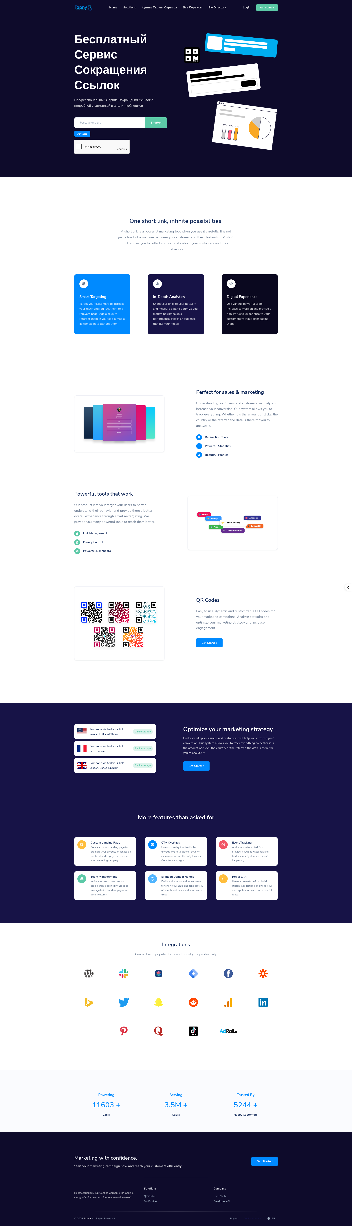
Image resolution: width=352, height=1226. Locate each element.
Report (234, 1218)
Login (246, 8)
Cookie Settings (253, 1218)
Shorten (156, 123)
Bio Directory (217, 8)
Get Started (209, 643)
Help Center (220, 1196)
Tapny (87, 1218)
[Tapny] (83, 7)
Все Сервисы (193, 8)
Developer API (222, 1201)
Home (113, 8)
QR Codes (149, 1196)
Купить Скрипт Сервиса (159, 8)
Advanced (82, 133)
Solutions (129, 8)
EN (273, 1218)
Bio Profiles (150, 1201)
